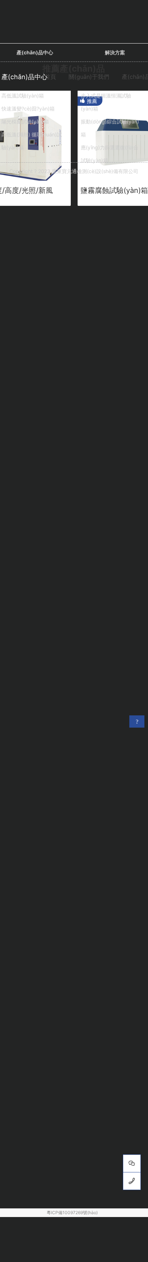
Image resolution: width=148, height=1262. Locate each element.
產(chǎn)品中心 (35, 52)
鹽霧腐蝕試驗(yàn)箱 (114, 190)
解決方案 (115, 52)
